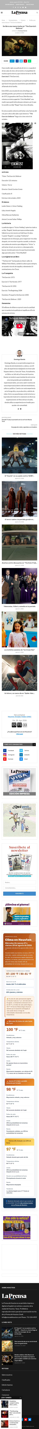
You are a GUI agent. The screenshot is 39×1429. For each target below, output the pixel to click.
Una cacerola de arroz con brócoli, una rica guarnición (26, 1342)
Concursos (5, 1395)
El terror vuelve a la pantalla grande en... (19, 519)
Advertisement (20, 4)
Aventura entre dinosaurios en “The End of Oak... (19, 563)
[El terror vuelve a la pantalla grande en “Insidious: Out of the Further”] (19, 499)
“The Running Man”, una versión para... (15, 1412)
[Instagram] (18, 7)
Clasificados (6, 1380)
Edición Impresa (9, 4)
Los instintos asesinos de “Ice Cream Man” (19, 650)
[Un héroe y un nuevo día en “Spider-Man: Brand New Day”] (19, 673)
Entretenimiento (13, 20)
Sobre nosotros (7, 1375)
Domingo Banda (22, 30)
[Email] (25, 7)
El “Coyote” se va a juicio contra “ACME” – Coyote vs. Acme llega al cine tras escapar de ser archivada (26, 1331)
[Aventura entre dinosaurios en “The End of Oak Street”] (19, 542)
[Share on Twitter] (21, 61)
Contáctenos (30, 4)
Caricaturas (6, 1390)
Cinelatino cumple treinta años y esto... (14, 1403)
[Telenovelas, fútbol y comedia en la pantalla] (19, 586)
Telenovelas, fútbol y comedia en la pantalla (19, 606)
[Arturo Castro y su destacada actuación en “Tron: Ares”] (4, 1424)
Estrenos (23, 20)
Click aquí (19, 734)
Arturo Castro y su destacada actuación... (14, 1422)
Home (3, 20)
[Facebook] (13, 7)
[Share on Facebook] (17, 61)
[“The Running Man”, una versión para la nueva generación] (4, 1414)
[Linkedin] (20, 7)
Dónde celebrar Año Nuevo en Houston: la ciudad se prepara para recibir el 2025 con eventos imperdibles (25, 1357)
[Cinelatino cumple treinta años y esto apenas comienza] (4, 1404)
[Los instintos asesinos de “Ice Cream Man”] (19, 629)
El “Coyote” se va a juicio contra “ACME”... (19, 476)
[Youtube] (23, 7)
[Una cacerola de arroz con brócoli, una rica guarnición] (7, 1346)
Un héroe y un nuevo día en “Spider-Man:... (19, 693)
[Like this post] (12, 61)
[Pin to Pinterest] (25, 61)
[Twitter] (15, 7)
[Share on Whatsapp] (29, 61)
